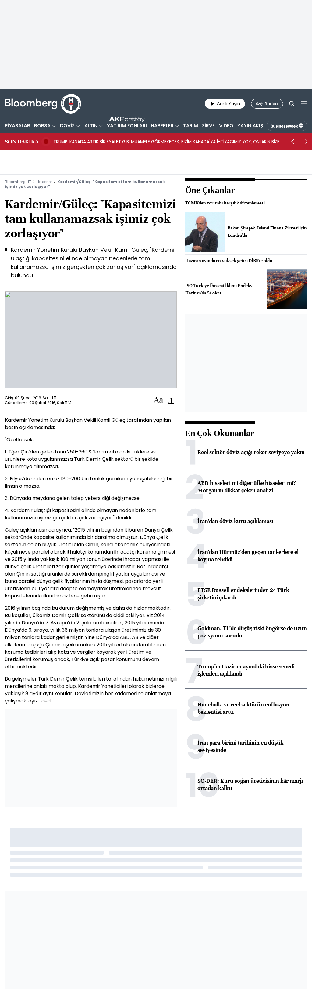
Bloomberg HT (18, 181)
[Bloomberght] (43, 104)
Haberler (44, 181)
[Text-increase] (158, 400)
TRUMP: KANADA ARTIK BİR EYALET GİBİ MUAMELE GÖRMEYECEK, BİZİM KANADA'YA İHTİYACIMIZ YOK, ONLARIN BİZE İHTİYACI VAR (166, 142)
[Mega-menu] (304, 103)
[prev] (292, 141)
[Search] (292, 103)
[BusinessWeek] (287, 125)
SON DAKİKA (22, 142)
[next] (306, 141)
